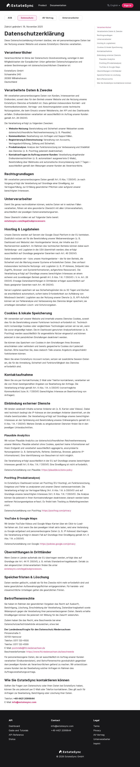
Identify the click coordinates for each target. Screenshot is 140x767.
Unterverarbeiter (70, 18)
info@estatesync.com (24, 702)
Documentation (58, 5)
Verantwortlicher (104, 27)
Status (12, 739)
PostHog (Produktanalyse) (110, 63)
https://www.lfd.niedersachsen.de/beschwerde (50, 651)
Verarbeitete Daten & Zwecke (109, 31)
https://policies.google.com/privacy (57, 543)
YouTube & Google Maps (109, 67)
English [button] (114, 5)
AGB (10, 18)
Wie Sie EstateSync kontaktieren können (114, 83)
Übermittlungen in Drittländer (109, 71)
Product (42, 5)
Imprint (96, 743)
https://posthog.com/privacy (56, 510)
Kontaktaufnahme (104, 51)
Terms (96, 726)
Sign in (127, 5)
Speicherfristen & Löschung (108, 75)
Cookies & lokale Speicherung (109, 47)
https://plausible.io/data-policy (57, 470)
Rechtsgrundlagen (104, 35)
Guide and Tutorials (18, 730)
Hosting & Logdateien (106, 43)
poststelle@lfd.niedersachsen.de (28, 648)
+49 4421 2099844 (61, 730)
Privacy (97, 730)
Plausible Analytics (107, 59)
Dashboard (14, 726)
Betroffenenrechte (105, 79)
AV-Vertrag (47, 18)
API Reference (16, 734)
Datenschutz (27, 18)
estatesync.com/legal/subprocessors (23, 568)
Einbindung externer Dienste (109, 55)
